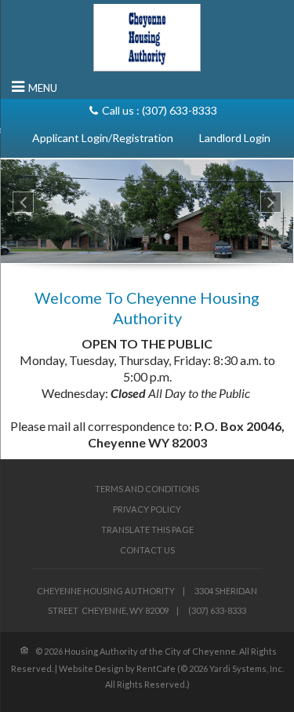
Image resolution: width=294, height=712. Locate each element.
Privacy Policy (147, 509)
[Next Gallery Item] (270, 202)
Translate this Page (147, 529)
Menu (42, 88)
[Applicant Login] (102, 137)
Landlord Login (234, 137)
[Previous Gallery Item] (23, 202)
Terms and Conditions (147, 489)
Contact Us (147, 550)
